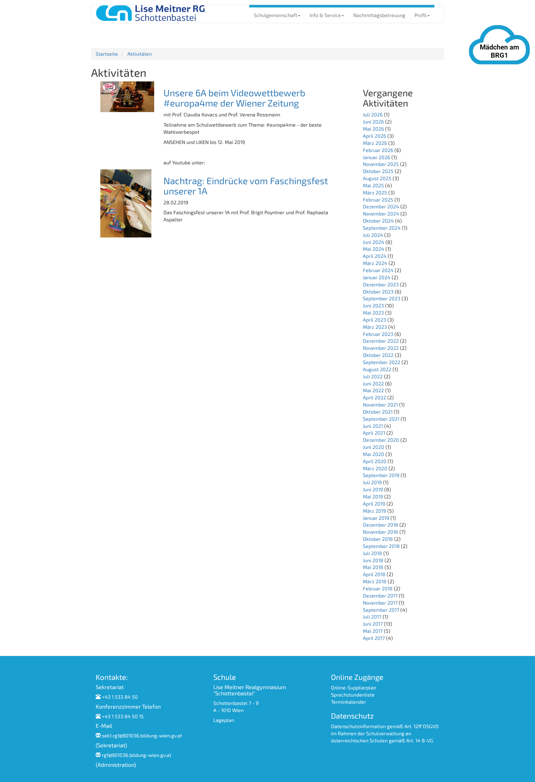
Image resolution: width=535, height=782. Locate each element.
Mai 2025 (373, 185)
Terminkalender (348, 702)
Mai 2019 (373, 496)
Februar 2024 (378, 270)
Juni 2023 (373, 305)
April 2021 (374, 433)
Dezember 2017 (380, 595)
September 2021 (381, 419)
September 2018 (381, 546)
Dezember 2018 (380, 525)
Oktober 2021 (378, 412)
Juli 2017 (372, 616)
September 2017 (381, 610)
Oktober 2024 (378, 221)
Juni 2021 (373, 426)
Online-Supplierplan (353, 687)
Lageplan (223, 720)
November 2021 (380, 404)
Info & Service (325, 15)
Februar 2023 (378, 334)
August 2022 (377, 369)
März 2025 (375, 192)
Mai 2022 (373, 390)
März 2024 (375, 263)
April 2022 (374, 397)
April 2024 (374, 256)
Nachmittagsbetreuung (379, 15)
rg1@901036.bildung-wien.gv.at (136, 755)
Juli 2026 (373, 114)
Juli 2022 (373, 376)
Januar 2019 (376, 518)
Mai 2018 (373, 567)
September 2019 (381, 475)
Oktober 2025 (378, 171)
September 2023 (381, 298)
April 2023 (374, 320)
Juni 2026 (373, 121)
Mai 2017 (373, 631)
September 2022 (381, 362)
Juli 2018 (372, 553)
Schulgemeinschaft (275, 15)
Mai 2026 (373, 129)
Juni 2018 (373, 560)
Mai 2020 (373, 454)
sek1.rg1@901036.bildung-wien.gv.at (142, 735)
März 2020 (375, 468)
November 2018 (380, 532)
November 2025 (381, 164)
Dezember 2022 (381, 341)
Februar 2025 (378, 199)
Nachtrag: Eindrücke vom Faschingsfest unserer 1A (245, 185)
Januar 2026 (376, 157)
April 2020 (374, 461)
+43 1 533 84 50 (120, 697)
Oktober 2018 (378, 539)
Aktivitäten (139, 54)
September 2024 (382, 228)
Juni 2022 (373, 383)
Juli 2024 (373, 235)
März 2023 (375, 327)
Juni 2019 (373, 489)
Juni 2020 (373, 447)
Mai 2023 (373, 312)
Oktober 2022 (378, 355)
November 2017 (380, 603)
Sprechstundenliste (353, 694)
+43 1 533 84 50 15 (123, 716)
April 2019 (374, 503)
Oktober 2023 (378, 291)
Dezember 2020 (381, 440)
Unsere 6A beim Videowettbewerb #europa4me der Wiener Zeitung (234, 97)
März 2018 (374, 581)
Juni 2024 (373, 242)
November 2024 (381, 213)
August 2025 (377, 178)
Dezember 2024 (381, 206)
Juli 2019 (372, 482)
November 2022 (381, 348)
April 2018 (374, 574)
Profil (421, 15)
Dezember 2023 (381, 284)
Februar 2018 (378, 588)
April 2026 (374, 136)
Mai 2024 (373, 249)
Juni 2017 (373, 624)
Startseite (107, 54)
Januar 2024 (376, 277)
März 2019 (374, 511)
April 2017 (374, 638)
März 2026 (375, 143)
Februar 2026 (378, 150)
